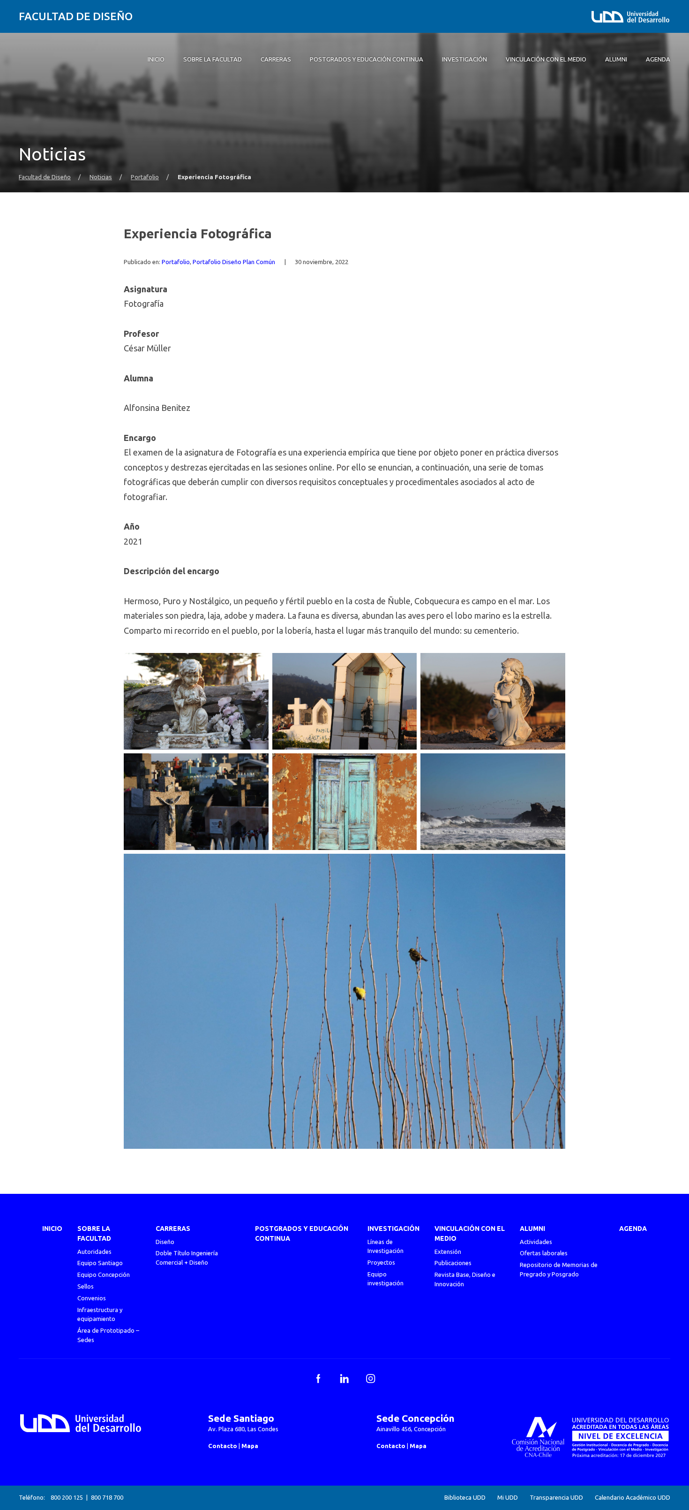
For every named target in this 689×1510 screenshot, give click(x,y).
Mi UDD (507, 1497)
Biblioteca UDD (465, 1497)
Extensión (447, 1251)
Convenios (91, 1298)
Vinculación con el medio (469, 1233)
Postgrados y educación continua (301, 1233)
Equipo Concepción (103, 1274)
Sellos (85, 1286)
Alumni (532, 1228)
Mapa (249, 1445)
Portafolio (145, 177)
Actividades (536, 1241)
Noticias (101, 177)
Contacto (222, 1445)
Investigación (393, 1228)
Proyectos (381, 1262)
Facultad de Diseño (76, 16)
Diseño (165, 1241)
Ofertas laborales (544, 1253)
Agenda (633, 1228)
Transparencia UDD (556, 1497)
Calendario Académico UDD (632, 1497)
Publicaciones (453, 1263)
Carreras (173, 1228)
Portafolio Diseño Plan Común (234, 262)
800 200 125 (67, 1497)
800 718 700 (107, 1497)
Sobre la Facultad (94, 1233)
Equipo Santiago (100, 1263)
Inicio (52, 1228)
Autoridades (94, 1251)
